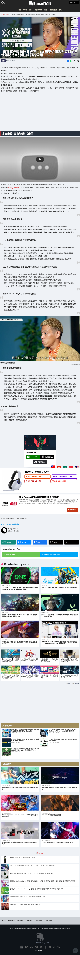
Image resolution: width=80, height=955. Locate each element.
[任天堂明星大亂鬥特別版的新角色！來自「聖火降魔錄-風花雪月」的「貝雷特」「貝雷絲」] (20, 775)
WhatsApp (7, 542)
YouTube (77, 364)
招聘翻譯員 (49, 921)
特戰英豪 (16, 524)
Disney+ (76, 683)
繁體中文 (72, 2)
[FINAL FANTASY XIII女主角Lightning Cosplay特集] (60, 830)
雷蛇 (69, 683)
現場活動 (38, 9)
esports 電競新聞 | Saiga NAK (40, 943)
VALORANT (31, 452)
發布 (30, 9)
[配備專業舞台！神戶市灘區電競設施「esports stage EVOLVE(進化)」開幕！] (20, 830)
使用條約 (29, 921)
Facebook (39, 542)
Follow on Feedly (12, 554)
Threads (54, 542)
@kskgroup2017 (14, 187)
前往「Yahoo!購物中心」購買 (63, 476)
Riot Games (6, 524)
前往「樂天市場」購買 (34, 481)
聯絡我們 (21, 921)
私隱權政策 (39, 921)
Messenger (23, 542)
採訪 (60, 9)
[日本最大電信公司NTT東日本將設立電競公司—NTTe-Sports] (60, 775)
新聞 (25, 9)
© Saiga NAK (40, 950)
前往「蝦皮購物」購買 (34, 476)
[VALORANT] (40, 442)
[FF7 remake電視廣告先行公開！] (60, 803)
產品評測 (53, 9)
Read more (72, 510)
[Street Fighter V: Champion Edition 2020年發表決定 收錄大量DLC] (20, 803)
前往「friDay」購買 (60, 481)
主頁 (19, 9)
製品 (46, 9)
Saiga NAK (40, 3)
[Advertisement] (40, 112)
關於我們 (12, 921)
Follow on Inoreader (52, 554)
